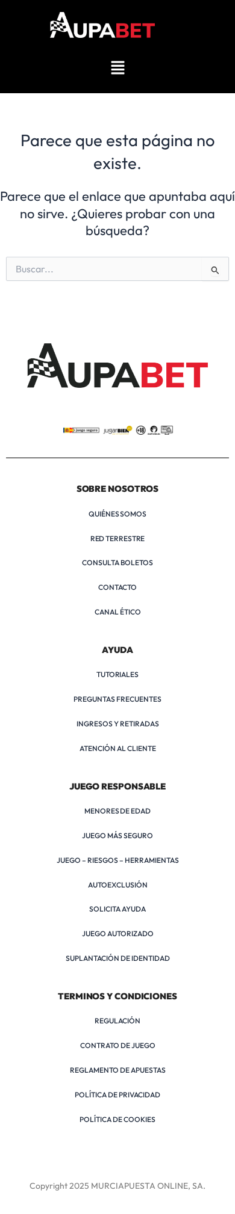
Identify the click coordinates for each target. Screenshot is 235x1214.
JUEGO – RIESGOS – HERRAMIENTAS (118, 860)
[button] (117, 68)
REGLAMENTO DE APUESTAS (118, 1070)
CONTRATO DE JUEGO (117, 1045)
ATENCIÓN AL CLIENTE (118, 748)
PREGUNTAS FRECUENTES (117, 699)
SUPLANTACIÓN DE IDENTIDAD (118, 958)
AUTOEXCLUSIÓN (118, 884)
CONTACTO (117, 587)
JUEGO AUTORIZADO (118, 933)
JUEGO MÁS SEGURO (117, 835)
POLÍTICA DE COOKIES (117, 1119)
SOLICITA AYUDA (117, 908)
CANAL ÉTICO (118, 611)
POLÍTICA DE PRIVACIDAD (117, 1094)
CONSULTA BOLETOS (117, 562)
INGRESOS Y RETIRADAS (118, 723)
